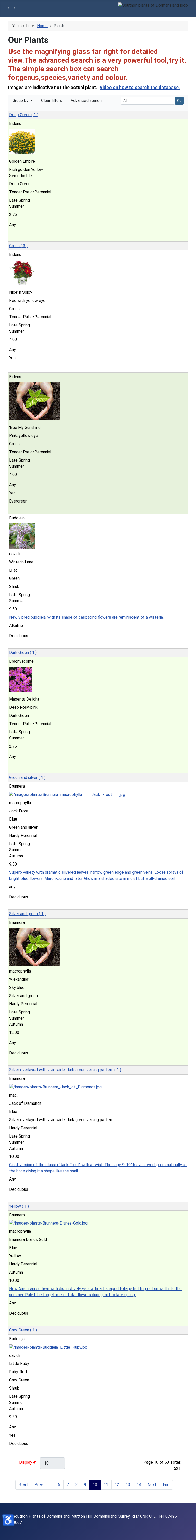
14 (139, 1484)
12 (117, 1484)
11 (106, 1484)
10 (95, 1484)
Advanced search (86, 100)
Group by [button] (21, 100)
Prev (38, 1484)
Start (23, 1484)
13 (128, 1484)
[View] (13, 237)
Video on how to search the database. (140, 87)
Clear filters (51, 100)
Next (152, 1484)
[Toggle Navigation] (11, 8)
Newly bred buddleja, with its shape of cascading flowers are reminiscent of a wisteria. (86, 617)
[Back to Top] (189, 1533)
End (166, 1484)
